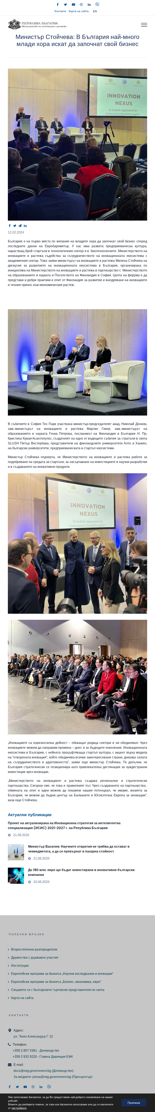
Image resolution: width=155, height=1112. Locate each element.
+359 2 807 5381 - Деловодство (36, 1050)
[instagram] (81, 4)
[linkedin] (89, 4)
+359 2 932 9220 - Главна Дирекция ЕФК (43, 1056)
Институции (20, 965)
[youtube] (73, 4)
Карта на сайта (79, 11)
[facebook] (57, 4)
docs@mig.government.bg (32, 1070)
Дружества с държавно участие (34, 957)
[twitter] (65, 4)
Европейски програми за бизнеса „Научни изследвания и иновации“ (62, 973)
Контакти (60, 11)
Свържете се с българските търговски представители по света (57, 990)
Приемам (134, 1102)
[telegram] (20, 225)
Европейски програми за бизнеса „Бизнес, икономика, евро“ (56, 981)
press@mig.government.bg (51, 1076)
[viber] (97, 4)
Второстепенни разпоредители (34, 949)
